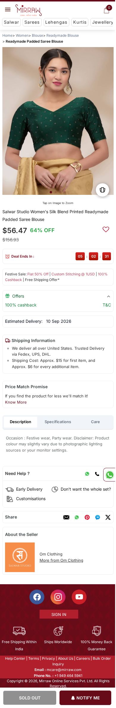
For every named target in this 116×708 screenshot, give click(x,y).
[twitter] (108, 517)
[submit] (106, 228)
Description (20, 421)
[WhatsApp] (87, 473)
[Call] (97, 473)
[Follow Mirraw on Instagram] (57, 597)
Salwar (11, 22)
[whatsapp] (77, 517)
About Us (65, 658)
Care (95, 421)
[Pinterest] (87, 517)
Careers (83, 658)
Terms (33, 658)
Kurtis (80, 22)
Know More (16, 402)
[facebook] (98, 517)
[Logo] (28, 10)
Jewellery (103, 22)
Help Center (15, 658)
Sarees (32, 22)
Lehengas (56, 22)
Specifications (58, 421)
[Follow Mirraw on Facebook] (36, 597)
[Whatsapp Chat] (109, 474)
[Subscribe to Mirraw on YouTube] (78, 597)
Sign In (58, 614)
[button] (51, 192)
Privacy (48, 658)
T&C (107, 304)
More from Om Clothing (61, 560)
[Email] (66, 517)
